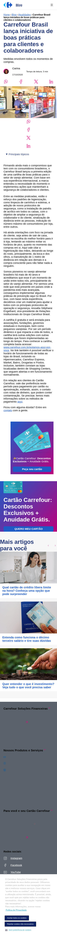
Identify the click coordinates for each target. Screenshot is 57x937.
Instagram (16, 858)
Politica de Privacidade (16, 910)
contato (8, 410)
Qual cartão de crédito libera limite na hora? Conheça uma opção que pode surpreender (26, 591)
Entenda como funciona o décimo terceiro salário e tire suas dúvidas (26, 639)
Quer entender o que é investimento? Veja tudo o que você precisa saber (28, 685)
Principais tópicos (19, 154)
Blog (14, 14)
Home (7, 14)
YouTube (16, 872)
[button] (18, 930)
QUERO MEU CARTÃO (28, 528)
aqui (19, 401)
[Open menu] (51, 5)
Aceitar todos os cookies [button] (16, 918)
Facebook (16, 865)
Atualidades (24, 14)
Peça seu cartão (32, 469)
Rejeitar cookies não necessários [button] (20, 924)
